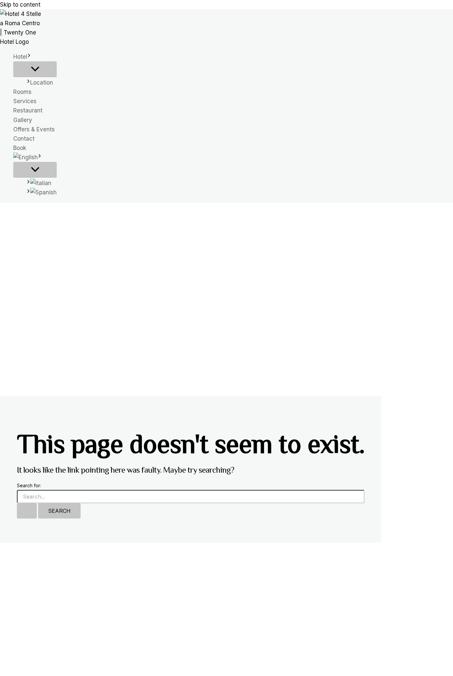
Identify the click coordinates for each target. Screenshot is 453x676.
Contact (23, 138)
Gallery (22, 120)
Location (41, 82)
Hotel (20, 56)
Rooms (22, 92)
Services (24, 101)
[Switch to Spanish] (42, 192)
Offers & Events (34, 129)
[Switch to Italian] (42, 183)
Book (19, 148)
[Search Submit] (27, 510)
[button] (29, 56)
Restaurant (27, 110)
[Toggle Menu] (35, 69)
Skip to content (20, 4)
